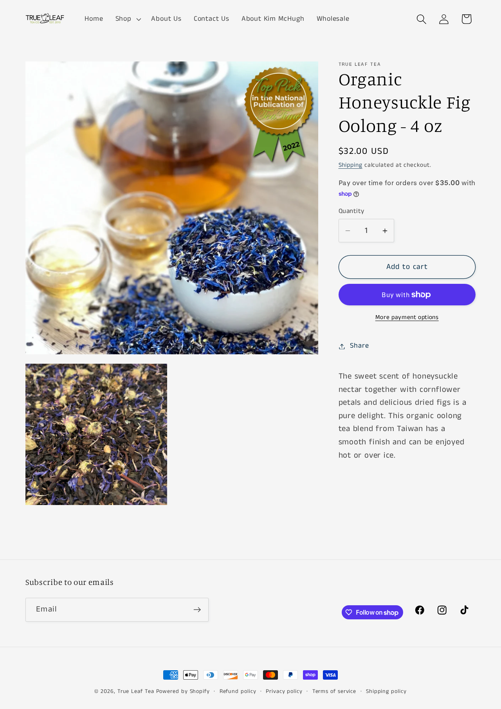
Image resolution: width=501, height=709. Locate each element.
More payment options (407, 318)
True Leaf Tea (135, 691)
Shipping (350, 165)
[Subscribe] (197, 610)
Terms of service (334, 691)
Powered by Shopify (183, 691)
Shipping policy (386, 691)
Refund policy (238, 691)
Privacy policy (284, 691)
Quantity (351, 211)
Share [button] (359, 346)
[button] (127, 19)
